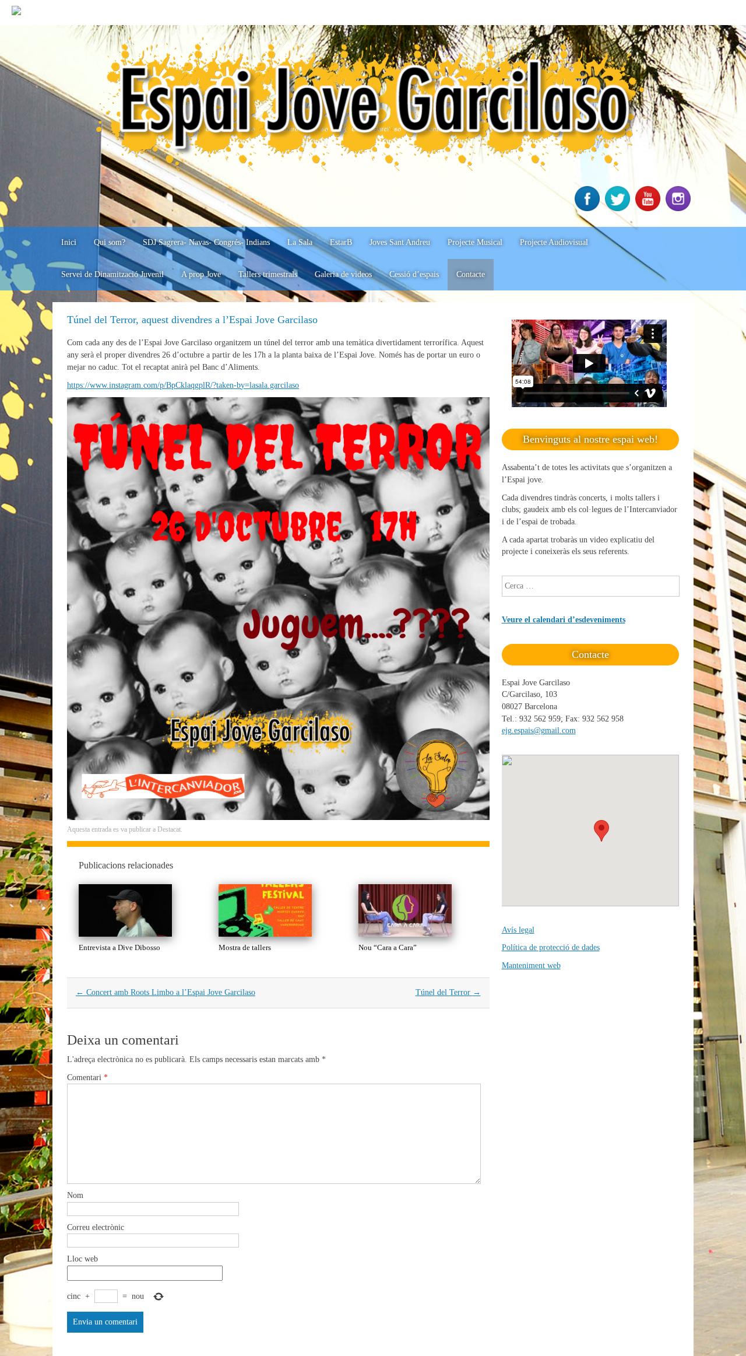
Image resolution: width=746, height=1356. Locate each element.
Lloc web (82, 1259)
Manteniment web (531, 965)
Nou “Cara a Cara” (387, 947)
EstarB (341, 242)
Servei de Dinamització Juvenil (112, 274)
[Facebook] (589, 208)
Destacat (169, 829)
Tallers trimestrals (267, 274)
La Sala (299, 242)
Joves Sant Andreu (400, 242)
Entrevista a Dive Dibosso (119, 947)
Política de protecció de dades (551, 947)
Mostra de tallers (245, 947)
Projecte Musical (475, 242)
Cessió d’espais (414, 274)
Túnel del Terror (448, 992)
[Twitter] (619, 208)
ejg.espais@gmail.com (539, 730)
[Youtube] (649, 208)
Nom (75, 1195)
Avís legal (518, 930)
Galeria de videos (343, 274)
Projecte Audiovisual (554, 242)
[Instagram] (680, 208)
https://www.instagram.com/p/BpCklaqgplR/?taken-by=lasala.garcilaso (183, 385)
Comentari (87, 1077)
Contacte (470, 274)
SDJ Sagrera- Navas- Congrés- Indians (206, 242)
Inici (68, 242)
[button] (601, 831)
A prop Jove (201, 274)
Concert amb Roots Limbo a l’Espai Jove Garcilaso (165, 992)
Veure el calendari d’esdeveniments (563, 619)
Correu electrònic (95, 1227)
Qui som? (109, 242)
